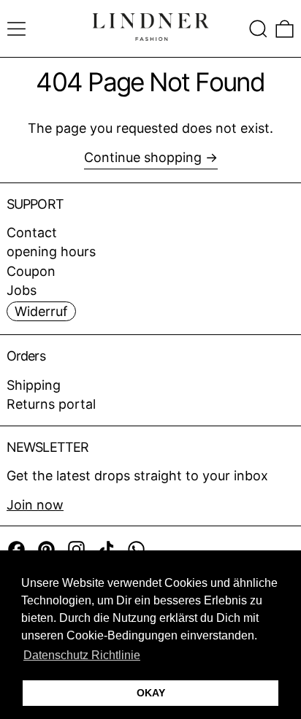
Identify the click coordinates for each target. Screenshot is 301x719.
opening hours (51, 251)
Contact (32, 232)
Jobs (22, 290)
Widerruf (41, 311)
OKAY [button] (151, 693)
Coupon (31, 271)
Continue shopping (143, 157)
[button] (258, 29)
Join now (35, 504)
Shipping (34, 385)
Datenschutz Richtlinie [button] (81, 655)
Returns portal (51, 404)
